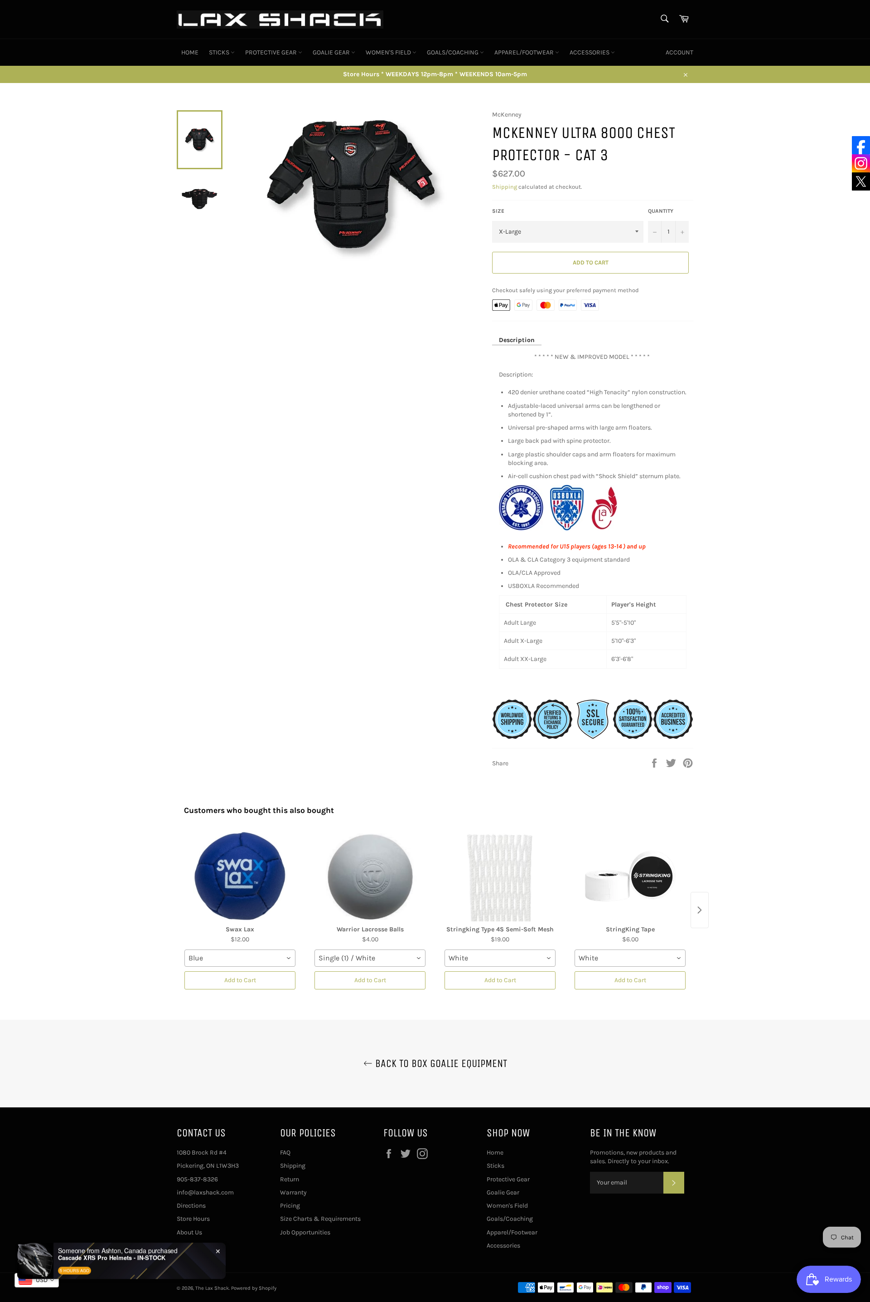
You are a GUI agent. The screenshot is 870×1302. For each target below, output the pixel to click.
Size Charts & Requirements (320, 1219)
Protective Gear (271, 52)
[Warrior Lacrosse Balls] (369, 876)
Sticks (220, 52)
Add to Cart (240, 980)
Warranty (293, 1192)
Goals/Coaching (453, 52)
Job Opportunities (305, 1232)
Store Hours (193, 1219)
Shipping (504, 186)
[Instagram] (861, 163)
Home (189, 52)
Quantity (660, 211)
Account (679, 52)
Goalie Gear (332, 52)
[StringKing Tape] (630, 876)
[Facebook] (861, 145)
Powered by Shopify (253, 1288)
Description (517, 340)
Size (498, 211)
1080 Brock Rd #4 (202, 1152)
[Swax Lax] (239, 876)
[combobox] (239, 958)
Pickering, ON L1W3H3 (208, 1166)
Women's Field (389, 52)
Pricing (290, 1205)
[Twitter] (861, 181)
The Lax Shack (212, 1288)
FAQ (285, 1152)
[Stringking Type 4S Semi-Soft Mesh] (500, 876)
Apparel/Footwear (524, 52)
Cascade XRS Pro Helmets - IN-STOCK (111, 1241)
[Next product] (700, 910)
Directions (191, 1205)
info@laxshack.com (205, 1192)
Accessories (590, 52)
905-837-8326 (197, 1179)
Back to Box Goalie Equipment (439, 1063)
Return (289, 1179)
